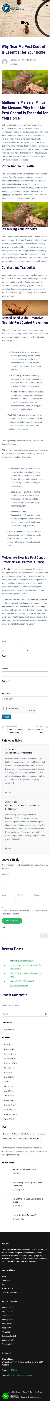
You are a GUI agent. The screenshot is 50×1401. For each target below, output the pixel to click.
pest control (41, 1134)
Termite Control (7, 1315)
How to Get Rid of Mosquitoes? (22, 981)
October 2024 (8, 1059)
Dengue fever (34, 188)
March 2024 (8, 1091)
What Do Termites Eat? (19, 986)
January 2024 (8, 1100)
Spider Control (7, 1311)
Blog (3, 1284)
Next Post (36, 730)
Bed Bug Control (8, 1319)
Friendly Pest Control (12, 569)
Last (27, 650)
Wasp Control (7, 1328)
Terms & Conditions (9, 1292)
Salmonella (21, 184)
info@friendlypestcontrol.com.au (19, 1375)
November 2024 (9, 1054)
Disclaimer (38, 1392)
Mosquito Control (8, 1340)
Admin (15, 64)
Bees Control (7, 1324)
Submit (6, 717)
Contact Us (6, 1280)
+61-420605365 (13, 1370)
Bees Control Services (28, 1134)
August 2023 (8, 1119)
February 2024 (8, 1096)
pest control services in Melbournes (29, 1138)
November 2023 (9, 1110)
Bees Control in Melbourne (10, 1134)
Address (6, 681)
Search (5, 927)
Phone (5, 669)
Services (6, 693)
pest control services (9, 1138)
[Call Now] (5, 1396)
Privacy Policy (7, 1288)
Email (4, 656)
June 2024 (7, 1077)
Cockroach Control (9, 1336)
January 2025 (8, 1049)
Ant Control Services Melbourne (18, 753)
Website (37, 895)
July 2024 (7, 1072)
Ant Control (6, 1332)
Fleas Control (7, 1344)
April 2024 (7, 1086)
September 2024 (9, 1063)
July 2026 (7, 1045)
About (4, 1276)
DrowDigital (37, 1397)
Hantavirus (6, 195)
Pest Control (8, 1030)
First (3, 650)
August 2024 (8, 1068)
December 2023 (9, 1105)
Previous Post (14, 730)
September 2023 (9, 1114)
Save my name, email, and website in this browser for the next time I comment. (25, 912)
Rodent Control (7, 1307)
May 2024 (7, 1082)
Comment (6, 874)
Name (4, 895)
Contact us (6, 599)
